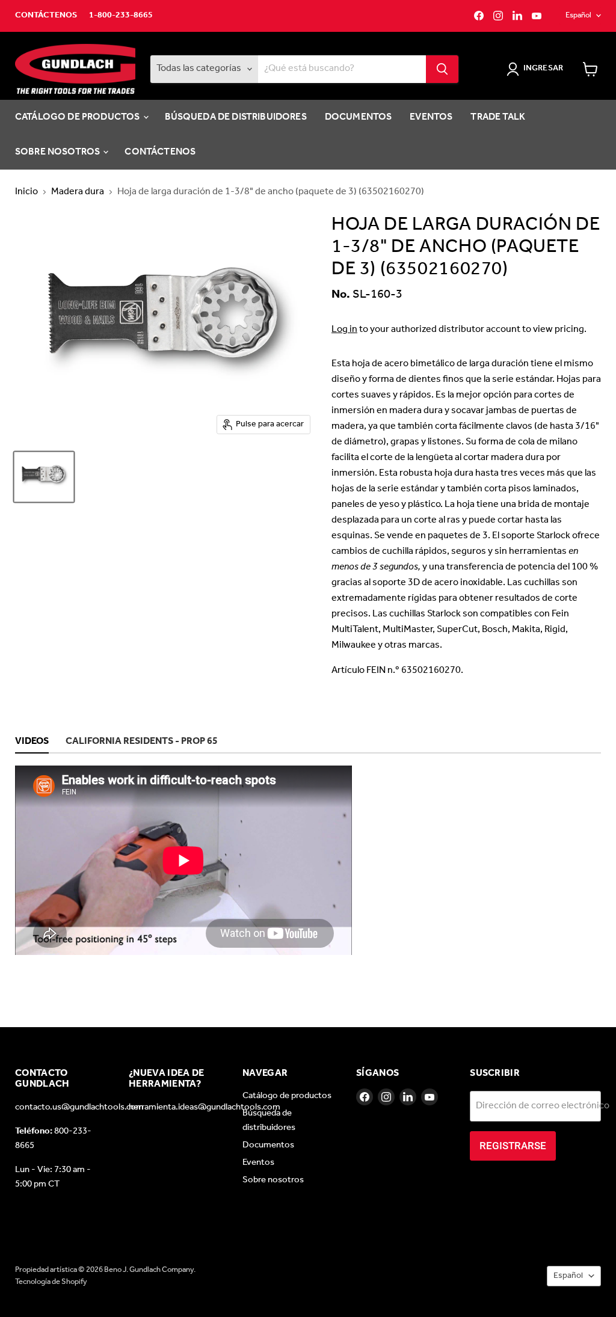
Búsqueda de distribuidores (236, 117)
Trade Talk (497, 117)
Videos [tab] (32, 742)
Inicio (26, 191)
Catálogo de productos (78, 117)
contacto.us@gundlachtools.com (79, 1107)
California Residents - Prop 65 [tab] (142, 742)
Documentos (358, 117)
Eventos (431, 117)
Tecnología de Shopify (51, 1281)
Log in (344, 329)
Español (578, 15)
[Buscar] (442, 69)
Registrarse (512, 1146)
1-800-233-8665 (121, 15)
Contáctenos (46, 15)
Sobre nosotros (58, 152)
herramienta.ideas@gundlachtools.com (204, 1107)
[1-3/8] (44, 477)
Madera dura (77, 191)
